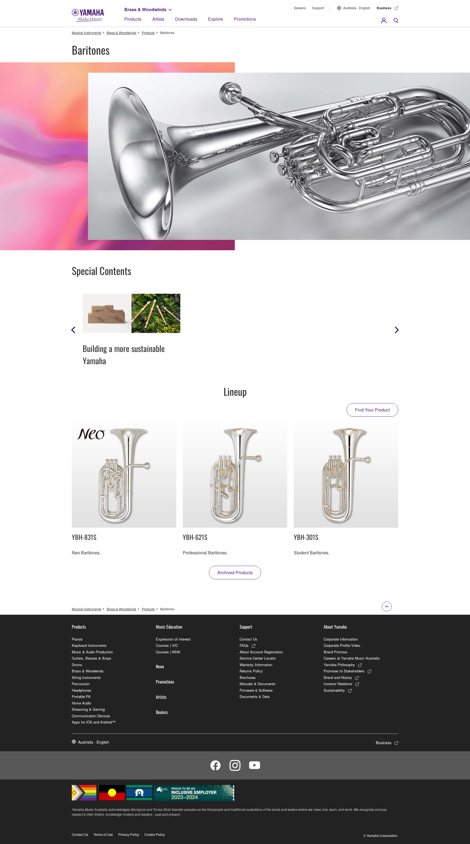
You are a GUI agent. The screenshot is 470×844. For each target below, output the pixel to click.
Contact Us (248, 639)
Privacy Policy (128, 834)
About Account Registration (261, 651)
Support (318, 7)
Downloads (186, 19)
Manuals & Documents (258, 683)
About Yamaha (335, 626)
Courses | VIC (167, 645)
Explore (215, 19)
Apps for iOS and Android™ (94, 722)
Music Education (169, 626)
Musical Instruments (86, 32)
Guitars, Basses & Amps (91, 658)
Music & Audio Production (92, 651)
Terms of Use (103, 834)
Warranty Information (256, 664)
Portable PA (81, 696)
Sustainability (334, 690)
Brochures (248, 677)
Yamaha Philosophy (339, 664)
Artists (158, 19)
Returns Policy (251, 670)
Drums (77, 664)
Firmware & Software (256, 690)
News (160, 666)
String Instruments (86, 677)
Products (132, 19)
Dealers (300, 7)
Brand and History (338, 677)
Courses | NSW (168, 651)
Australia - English (356, 7)
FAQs (244, 645)
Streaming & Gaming (88, 709)
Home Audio (81, 703)
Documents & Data (255, 696)
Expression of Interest (173, 639)
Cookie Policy (154, 834)
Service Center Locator (258, 658)
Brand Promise (335, 651)
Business (384, 7)
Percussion (80, 683)
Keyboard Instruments (89, 645)
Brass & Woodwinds (145, 9)
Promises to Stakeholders (344, 670)
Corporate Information (341, 639)
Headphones (81, 690)
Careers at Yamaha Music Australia (351, 658)
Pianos (77, 639)
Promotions (245, 19)
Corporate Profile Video (342, 645)
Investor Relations (338, 683)
